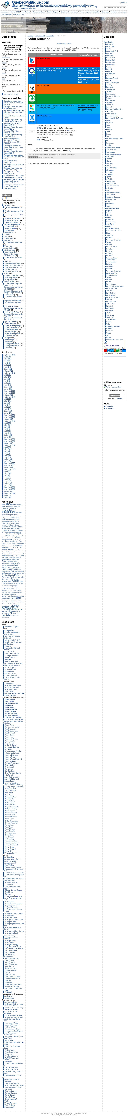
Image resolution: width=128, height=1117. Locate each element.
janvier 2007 (8, 485)
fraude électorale (10, 541)
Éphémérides (9, 227)
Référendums (9, 269)
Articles (124, 2)
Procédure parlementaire (13, 242)
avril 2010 (7, 407)
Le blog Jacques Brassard (13, 787)
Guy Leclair (8, 769)
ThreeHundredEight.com (13, 1075)
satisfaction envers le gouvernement (9, 595)
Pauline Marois (8, 575)
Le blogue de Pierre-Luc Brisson (12, 928)
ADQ (8, 504)
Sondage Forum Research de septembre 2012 (13, 107)
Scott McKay (15, 596)
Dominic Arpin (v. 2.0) (12, 640)
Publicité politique (10, 278)
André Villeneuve (10, 709)
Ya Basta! (8, 992)
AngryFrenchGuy (10, 861)
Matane (16, 561)
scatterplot (8, 1062)
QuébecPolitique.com (30, 2)
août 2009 (7, 423)
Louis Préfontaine (10, 964)
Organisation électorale (12, 301)
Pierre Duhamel (10, 670)
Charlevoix (5, 523)
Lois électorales (9, 250)
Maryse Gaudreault (11, 807)
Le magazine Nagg (11, 945)
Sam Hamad (9, 837)
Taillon (3, 600)
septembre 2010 (9, 397)
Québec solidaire (10, 322)
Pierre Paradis (9, 831)
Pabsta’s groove (10, 970)
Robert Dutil (8, 835)
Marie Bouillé (9, 799)
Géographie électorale (12, 1029)
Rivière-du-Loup (7, 588)
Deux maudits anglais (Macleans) (11, 637)
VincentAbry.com (10, 1103)
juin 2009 (7, 427)
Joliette (20, 550)
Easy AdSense (61, 43)
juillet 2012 (7, 359)
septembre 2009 (9, 421)
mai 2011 (7, 381)
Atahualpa (72, 1115)
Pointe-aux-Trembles (9, 577)
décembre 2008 (9, 439)
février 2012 (8, 369)
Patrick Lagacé (9, 668)
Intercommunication (11, 1083)
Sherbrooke (5, 598)
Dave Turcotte (9, 741)
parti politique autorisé (13, 572)
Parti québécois (10, 306)
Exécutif (7, 234)
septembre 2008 (9, 445)
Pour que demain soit (12, 978)
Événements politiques (12, 225)
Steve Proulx (9, 672)
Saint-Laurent (11, 592)
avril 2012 (7, 365)
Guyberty (7, 894)
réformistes (10, 590)
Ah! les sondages (10, 1002)
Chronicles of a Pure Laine (14, 873)
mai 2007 (7, 477)
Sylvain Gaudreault (11, 845)
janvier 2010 (8, 413)
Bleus (8, 514)
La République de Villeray (13, 914)
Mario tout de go (10, 1091)
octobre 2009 (8, 419)
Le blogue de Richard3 (12, 685)
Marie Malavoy (9, 801)
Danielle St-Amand (11, 739)
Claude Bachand (10, 729)
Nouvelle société (10, 968)
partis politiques (9, 282)
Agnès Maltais (9, 699)
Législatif (7, 240)
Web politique (9, 280)
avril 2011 (7, 383)
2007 (70, 133)
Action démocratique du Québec (12, 284)
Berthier (4, 514)
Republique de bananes (12, 984)
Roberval (14, 588)
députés (14, 540)
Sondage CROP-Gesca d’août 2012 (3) (12, 132)
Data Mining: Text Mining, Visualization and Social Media (13, 1019)
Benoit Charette (10, 711)
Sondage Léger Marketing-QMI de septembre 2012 (13, 120)
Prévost (9, 581)
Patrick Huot (9, 825)
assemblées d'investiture (8, 511)
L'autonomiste (9, 902)
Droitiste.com (9, 998)
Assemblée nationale (9, 508)
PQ (11, 578)
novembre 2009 (9, 417)
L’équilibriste (8, 683)
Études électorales (11, 330)
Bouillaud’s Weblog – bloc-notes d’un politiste (13, 1005)
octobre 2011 (8, 371)
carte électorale (10, 252)
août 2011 (7, 375)
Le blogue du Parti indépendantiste (10, 934)
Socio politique (9, 336)
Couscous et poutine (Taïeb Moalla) (11, 633)
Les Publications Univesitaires (9, 1034)
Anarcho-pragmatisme (12, 859)
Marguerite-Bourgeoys (8, 559)
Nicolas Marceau (10, 817)
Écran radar (8, 884)
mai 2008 (7, 453)
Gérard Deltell (20, 543)
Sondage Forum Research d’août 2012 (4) (13, 152)
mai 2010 (7, 405)
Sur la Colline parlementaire (8, 231)
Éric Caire (8, 749)
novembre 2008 (9, 441)
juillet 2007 (7, 473)
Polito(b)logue (9, 1050)
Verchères (13, 604)
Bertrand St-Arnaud (11, 715)
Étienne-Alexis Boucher (13, 751)
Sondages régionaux (11, 346)
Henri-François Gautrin (12, 773)
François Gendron (10, 757)
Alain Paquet (9, 701)
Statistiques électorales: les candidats (14, 165)
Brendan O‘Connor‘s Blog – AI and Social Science (13, 1009)
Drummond (5, 538)
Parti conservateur (10, 569)
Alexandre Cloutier (11, 703)
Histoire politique (10, 332)
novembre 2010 (9, 393)
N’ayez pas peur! (10, 1099)
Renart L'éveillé (10, 695)
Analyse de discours (11, 328)
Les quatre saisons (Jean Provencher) (13, 1037)
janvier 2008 (8, 461)
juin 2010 (7, 403)
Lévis (11, 557)
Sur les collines (10, 674)
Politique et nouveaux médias (11, 1047)
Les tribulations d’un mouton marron (11, 959)
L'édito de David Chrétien (13, 904)
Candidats (50, 36)
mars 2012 (7, 367)
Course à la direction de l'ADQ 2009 (13, 288)
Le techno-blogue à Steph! (14, 1085)
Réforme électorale (11, 271)
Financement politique (12, 263)
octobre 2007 (8, 467)
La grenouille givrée (11, 908)
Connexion (109, 406)
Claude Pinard (9, 733)
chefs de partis (14, 523)
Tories (19, 600)
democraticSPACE (11, 1023)
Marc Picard (8, 795)
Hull (3, 545)
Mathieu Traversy (10, 809)
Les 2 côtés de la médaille (14, 949)
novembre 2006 (9, 489)
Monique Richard (10, 813)
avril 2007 (7, 479)
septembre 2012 (9, 355)
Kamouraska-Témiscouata (7, 551)
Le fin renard (9, 943)
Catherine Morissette (12, 727)
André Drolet (9, 705)
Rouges (18, 588)
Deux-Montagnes (14, 536)
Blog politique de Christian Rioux (13, 870)
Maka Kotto (8, 793)
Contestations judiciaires (13, 258)
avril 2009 (7, 431)
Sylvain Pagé (9, 847)
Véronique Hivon (10, 853)
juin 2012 (7, 361)
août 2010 (7, 399)
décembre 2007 (9, 463)
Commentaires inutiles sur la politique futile (13, 879)
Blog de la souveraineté (13, 867)
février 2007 (8, 483)
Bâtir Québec (9, 865)
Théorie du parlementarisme (9, 247)
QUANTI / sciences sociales (11, 1059)
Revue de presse (10, 229)
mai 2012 (7, 363)
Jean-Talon (20, 548)
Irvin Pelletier (9, 775)
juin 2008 (7, 451)
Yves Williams (9, 1105)
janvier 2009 (8, 437)
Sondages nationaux (11, 344)
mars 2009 (7, 433)
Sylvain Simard (10, 849)
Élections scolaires (11, 223)
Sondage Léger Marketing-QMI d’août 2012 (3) (13, 169)
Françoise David (10, 761)
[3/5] (33, 157)
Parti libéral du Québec (12, 303)
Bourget (12, 516)
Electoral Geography (11, 1025)
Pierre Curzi (8, 827)
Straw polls (8, 348)
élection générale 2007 (10, 606)
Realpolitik (8, 982)
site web (10, 598)
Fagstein (7, 646)
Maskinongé (10, 561)
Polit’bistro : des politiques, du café (13, 1043)
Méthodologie (9, 340)
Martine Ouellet (10, 805)
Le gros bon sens (10, 689)
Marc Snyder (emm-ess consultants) (12, 1088)
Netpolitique (8, 1040)
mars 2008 (7, 457)
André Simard (9, 707)
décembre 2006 (9, 487)
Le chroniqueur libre (11, 687)
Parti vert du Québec (12, 312)
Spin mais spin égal (11, 986)
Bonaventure (5, 516)
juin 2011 (7, 379)
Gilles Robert (9, 767)
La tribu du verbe (10, 918)
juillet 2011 (7, 377)
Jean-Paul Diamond (11, 779)
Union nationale (18, 602)
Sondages (7, 338)
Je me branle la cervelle (13, 896)
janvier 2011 (8, 389)
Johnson (15, 550)
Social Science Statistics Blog (13, 1064)
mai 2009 (7, 429)
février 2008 (8, 459)
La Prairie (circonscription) (14, 553)
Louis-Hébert (16, 555)
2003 (62, 133)
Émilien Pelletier (10, 745)
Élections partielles (11, 221)
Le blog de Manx (10, 922)
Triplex (6, 1101)
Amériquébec (9, 857)
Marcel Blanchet (17, 557)
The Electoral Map (11, 1067)
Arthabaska (17, 506)
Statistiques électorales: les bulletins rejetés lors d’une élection (14, 112)
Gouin (7, 543)
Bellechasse (19, 512)
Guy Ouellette (9, 771)
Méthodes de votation (12, 265)
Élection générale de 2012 (13, 215)
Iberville (12, 545)
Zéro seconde (9, 1107)
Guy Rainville (12, 543)
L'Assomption (17, 551)
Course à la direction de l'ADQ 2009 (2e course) (13, 292)
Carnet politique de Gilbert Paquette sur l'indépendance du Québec (13, 721)
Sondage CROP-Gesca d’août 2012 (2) (12, 172)
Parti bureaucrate (10, 566)
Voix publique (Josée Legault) (11, 678)
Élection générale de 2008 (13, 211)
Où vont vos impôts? (12, 665)
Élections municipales (12, 219)
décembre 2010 (9, 391)
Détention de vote (10, 882)
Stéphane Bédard (10, 841)
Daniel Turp (8, 737)
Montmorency (6, 563)
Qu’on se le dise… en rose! (14, 693)
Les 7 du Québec (10, 951)
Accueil (30, 36)
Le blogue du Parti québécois (10, 938)
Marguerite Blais (10, 797)
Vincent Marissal (10, 676)
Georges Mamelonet (11, 763)
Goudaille (7, 1081)
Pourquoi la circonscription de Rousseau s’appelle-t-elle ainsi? (14, 156)
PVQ (14, 581)
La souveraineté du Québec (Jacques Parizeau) (13, 784)
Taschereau (7, 600)
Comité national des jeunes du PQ (13, 875)
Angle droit (8, 996)
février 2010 (8, 411)
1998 (56, 133)
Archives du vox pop (11, 94)
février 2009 (8, 435)
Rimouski (17, 587)
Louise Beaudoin (10, 791)
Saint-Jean (4, 592)
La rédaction (8, 238)
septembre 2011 (9, 373)
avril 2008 (7, 455)
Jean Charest (7, 550)
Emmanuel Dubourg (11, 747)
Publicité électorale (11, 267)
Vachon (4, 604)
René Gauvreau (10, 833)
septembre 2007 (9, 469)
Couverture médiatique (12, 276)
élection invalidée (8, 611)
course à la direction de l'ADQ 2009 (12, 534)
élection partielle (10, 614)
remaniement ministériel (8, 587)
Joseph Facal (9, 781)
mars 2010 (7, 409)
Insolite (6, 236)
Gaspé (17, 541)
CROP (6, 536)
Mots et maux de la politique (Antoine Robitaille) (13, 662)
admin (3, 504)
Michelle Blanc (9, 1097)
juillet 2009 (7, 425)
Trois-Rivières (6, 602)
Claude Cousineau (11, 731)
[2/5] (31, 157)
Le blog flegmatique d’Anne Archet (13, 924)
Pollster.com (9, 1054)
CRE (3, 536)
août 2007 (7, 471)
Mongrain (7, 660)
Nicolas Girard (9, 815)
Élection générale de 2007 (13, 207)
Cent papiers (9, 631)
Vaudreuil (8, 604)
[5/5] (37, 157)
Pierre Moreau (9, 829)
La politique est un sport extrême (12, 911)
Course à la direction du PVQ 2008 (13, 315)
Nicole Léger (9, 819)
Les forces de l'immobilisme (8, 955)
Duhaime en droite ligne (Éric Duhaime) (12, 643)
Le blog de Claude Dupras (13, 920)
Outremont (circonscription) (8, 565)
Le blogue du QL (10, 941)
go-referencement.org (12, 1079)
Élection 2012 (40, 36)
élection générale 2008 (12, 610)
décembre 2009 (9, 415)
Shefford (22, 596)
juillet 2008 (7, 449)
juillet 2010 (7, 401)
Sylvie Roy (8, 851)
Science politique (10, 324)
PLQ (16, 574)
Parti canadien (16, 567)
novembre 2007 (9, 465)
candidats (13, 518)
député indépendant (11, 539)
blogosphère (14, 514)
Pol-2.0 (7, 972)
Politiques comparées (12, 334)
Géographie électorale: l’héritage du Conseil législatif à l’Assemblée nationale (12, 141)
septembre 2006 (9, 493)
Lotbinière (10, 555)
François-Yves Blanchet (13, 759)
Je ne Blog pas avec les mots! (12, 899)
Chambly (11, 519)
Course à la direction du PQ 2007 (13, 309)
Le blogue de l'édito (11, 656)
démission (11, 538)
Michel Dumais (9, 1095)
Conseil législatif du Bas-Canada (12, 527)
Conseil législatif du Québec (13, 532)
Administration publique (12, 326)
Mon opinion (8, 691)
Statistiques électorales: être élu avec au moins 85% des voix (14, 102)
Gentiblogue (8, 892)
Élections (7, 205)
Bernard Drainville (10, 713)
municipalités (15, 563)
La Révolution (9, 916)
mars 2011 (7, 385)
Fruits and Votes (10, 1027)
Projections (8, 342)
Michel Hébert (9, 658)
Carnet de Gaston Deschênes (10, 1012)
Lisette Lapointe (10, 789)
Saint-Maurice (18, 592)
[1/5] (29, 157)
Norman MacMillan (11, 823)
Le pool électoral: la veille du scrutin (14, 117)
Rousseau (4, 590)
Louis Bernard (9, 962)
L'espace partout (10, 906)
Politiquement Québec (12, 976)
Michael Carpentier (11, 1093)
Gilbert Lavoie (9, 652)
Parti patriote (15, 571)
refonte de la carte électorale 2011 (11, 255)
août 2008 (7, 447)
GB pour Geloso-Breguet (13, 890)
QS (18, 581)
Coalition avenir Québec (13, 297)
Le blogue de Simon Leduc (14, 931)
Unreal (69, 43)
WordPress (110, 408)
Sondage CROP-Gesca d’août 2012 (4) (12, 124)
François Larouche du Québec (11, 887)
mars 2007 (7, 481)
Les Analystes (9, 953)
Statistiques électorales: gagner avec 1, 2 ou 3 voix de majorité (13, 147)
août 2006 (7, 495)
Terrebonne (13, 600)
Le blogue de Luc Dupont (13, 1031)
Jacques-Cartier (12, 548)
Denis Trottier (9, 743)
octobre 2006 (8, 491)
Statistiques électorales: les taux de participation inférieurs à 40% (14, 181)
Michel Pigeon (9, 811)
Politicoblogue (9, 974)
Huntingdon (7, 545)
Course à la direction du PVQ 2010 (13, 319)
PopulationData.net (11, 1056)
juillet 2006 (7, 497)
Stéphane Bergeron (11, 843)
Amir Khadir (14, 504)
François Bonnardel (11, 755)
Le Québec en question (12, 947)
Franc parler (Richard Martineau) (11, 649)
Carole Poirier (9, 725)
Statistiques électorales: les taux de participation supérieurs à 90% (14, 186)
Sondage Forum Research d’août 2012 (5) (13, 128)
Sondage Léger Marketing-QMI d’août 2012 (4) (13, 135)
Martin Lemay (9, 803)
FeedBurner (119, 399)
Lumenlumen (9, 966)
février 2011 (8, 387)
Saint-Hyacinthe (17, 590)
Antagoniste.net (10, 863)
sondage (17, 598)
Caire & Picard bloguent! (13, 717)
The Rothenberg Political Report (12, 1072)
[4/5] (35, 157)
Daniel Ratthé (9, 735)
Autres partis (9, 295)
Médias (6, 274)
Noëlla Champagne (11, 821)
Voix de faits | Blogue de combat (12, 989)
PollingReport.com (11, 1052)
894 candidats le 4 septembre (10, 161)
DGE (6, 261)
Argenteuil (10, 506)
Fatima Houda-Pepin (11, 753)
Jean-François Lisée (11, 654)
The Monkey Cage (11, 1069)
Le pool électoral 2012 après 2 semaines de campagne (14, 176)
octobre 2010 (8, 395)
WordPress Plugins (11, 627)
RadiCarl (7, 980)
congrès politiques (8, 525)
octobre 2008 (8, 443)
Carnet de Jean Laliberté (13, 1015)
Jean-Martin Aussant (11, 777)
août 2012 (7, 357)
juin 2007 (7, 475)
